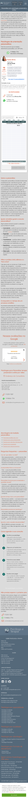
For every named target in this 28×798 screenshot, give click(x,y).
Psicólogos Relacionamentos (8, 719)
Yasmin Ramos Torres (6, 777)
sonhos (10, 231)
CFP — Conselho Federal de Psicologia (10, 671)
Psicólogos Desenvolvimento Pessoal (10, 716)
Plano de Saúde (5, 656)
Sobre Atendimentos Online (8, 644)
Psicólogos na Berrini (6, 730)
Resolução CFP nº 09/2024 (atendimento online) (13, 675)
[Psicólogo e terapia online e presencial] (14, 630)
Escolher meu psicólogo (7, 660)
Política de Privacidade (6, 649)
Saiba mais (11, 792)
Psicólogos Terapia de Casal (8, 722)
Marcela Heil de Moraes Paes (7, 767)
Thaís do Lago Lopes (5, 775)
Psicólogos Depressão (6, 714)
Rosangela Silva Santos (6, 773)
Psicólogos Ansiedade (6, 710)
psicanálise (4, 20)
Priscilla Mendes (4, 769)
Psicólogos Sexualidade (7, 721)
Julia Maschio (4, 763)
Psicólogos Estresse (6, 717)
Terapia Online (5, 751)
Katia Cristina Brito (5, 765)
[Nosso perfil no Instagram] (6, 681)
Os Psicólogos (4, 642)
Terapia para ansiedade (9, 444)
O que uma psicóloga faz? (7, 658)
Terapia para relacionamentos (11, 446)
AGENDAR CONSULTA (18, 167)
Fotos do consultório (6, 645)
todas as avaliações (16, 364)
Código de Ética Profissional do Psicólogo (11, 673)
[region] (14, 790)
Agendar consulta (5, 661)
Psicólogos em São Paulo (7, 732)
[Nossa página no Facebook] (9, 681)
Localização (14, 782)
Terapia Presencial (6, 752)
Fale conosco (4, 655)
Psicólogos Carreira (6, 711)
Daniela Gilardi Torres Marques (8, 761)
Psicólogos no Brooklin (7, 729)
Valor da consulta (5, 663)
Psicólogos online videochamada (9, 700)
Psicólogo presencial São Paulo (9, 702)
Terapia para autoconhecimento (11, 440)
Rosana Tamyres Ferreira (7, 771)
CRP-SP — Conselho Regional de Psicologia (12, 670)
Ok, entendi (14, 795)
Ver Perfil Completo (14, 92)
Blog (2, 647)
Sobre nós (3, 640)
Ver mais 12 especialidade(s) (16, 79)
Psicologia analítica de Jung (10, 437)
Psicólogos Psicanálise (6, 742)
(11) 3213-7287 (4, 781)
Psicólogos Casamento (7, 713)
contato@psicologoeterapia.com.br (18, 781)
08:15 (18, 125)
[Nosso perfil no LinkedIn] (2, 681)
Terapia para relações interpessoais (12, 442)
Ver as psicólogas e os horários (14, 588)
